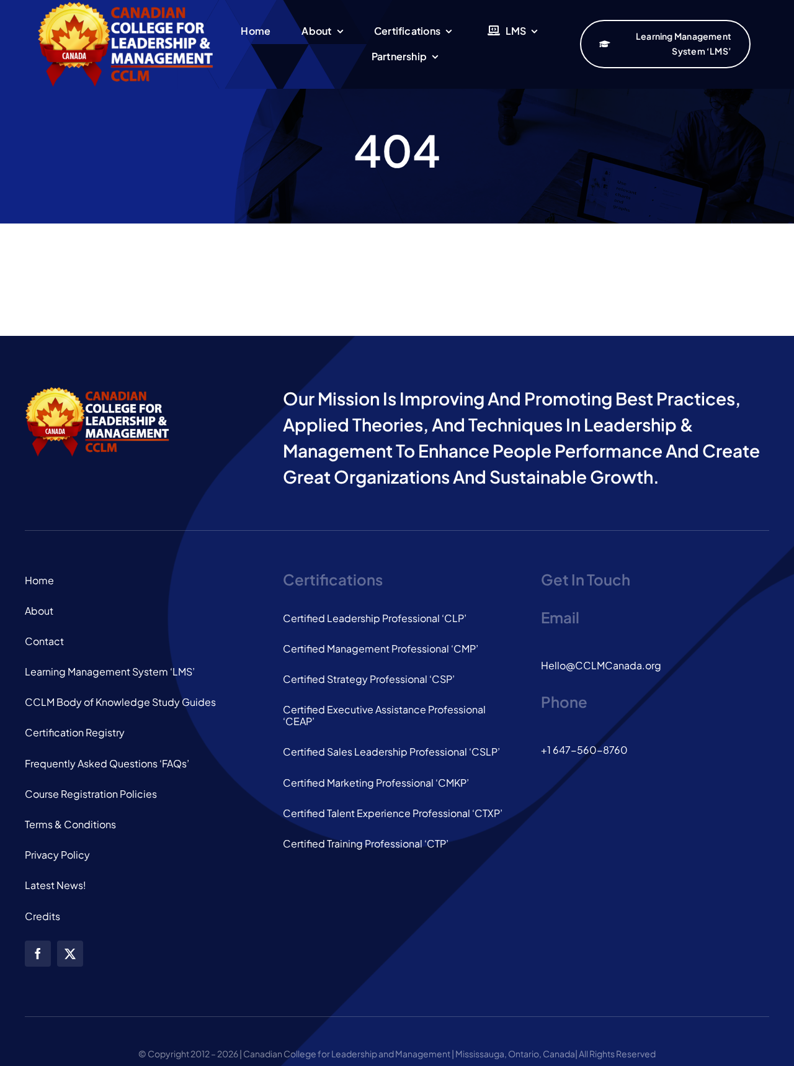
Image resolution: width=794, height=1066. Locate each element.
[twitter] (70, 954)
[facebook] (38, 954)
